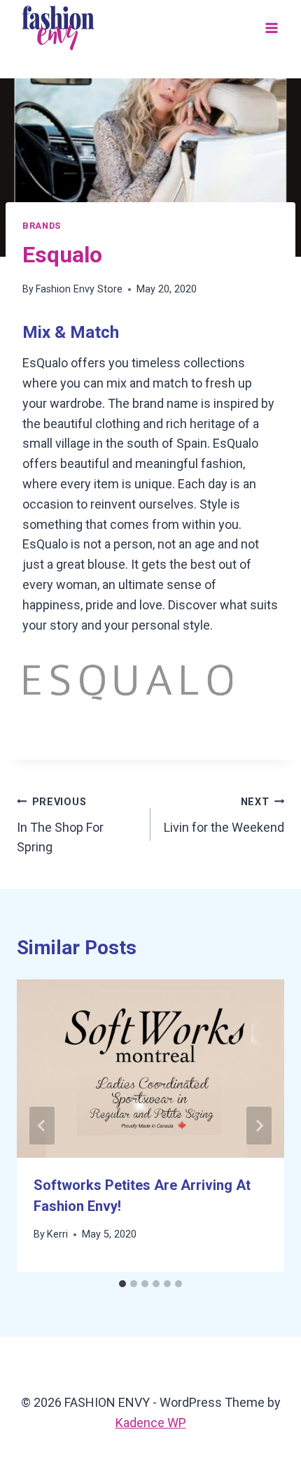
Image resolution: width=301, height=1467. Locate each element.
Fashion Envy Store (79, 289)
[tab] (122, 1283)
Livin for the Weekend (224, 815)
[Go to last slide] (42, 1125)
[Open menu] (271, 27)
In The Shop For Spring (60, 825)
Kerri (57, 1234)
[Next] (259, 1125)
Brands (41, 225)
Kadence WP (150, 1422)
